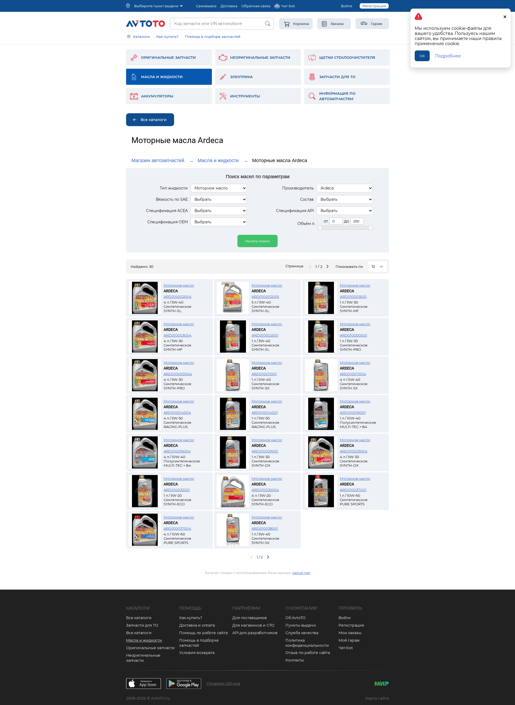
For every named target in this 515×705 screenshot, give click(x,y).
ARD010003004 (178, 335)
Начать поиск (257, 241)
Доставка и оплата (197, 625)
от (326, 221)
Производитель (298, 188)
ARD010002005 (265, 296)
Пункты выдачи (300, 625)
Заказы (337, 23)
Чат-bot (346, 647)
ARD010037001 (353, 490)
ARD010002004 (178, 296)
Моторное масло (179, 285)
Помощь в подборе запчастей (212, 36)
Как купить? (167, 36)
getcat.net (301, 573)
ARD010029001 (265, 451)
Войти (346, 6)
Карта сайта (377, 698)
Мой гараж (349, 640)
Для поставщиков (249, 617)
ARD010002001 (265, 335)
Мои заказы (350, 632)
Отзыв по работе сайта (307, 652)
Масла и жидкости (218, 160)
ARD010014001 (265, 412)
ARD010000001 (353, 335)
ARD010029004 (353, 451)
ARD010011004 (353, 374)
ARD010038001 (265, 528)
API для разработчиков (255, 632)
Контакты (294, 660)
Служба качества (301, 632)
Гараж (376, 23)
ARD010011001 (264, 374)
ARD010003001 (353, 296)
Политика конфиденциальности (307, 643)
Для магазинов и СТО (253, 625)
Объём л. (306, 223)
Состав (307, 199)
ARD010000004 (178, 374)
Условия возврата (197, 652)
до (346, 221)
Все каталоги (139, 617)
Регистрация (374, 6)
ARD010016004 (177, 451)
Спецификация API (295, 211)
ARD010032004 (265, 490)
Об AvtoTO (295, 617)
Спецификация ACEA (167, 211)
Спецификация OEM (167, 222)
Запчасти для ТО (142, 625)
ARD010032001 (177, 490)
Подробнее (448, 56)
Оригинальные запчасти (150, 647)
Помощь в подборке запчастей (199, 643)
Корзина (301, 23)
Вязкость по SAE (172, 199)
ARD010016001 (353, 412)
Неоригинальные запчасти (143, 658)
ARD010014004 (177, 412)
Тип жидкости (174, 188)
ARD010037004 (177, 528)
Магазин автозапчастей (157, 160)
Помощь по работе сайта (203, 632)
